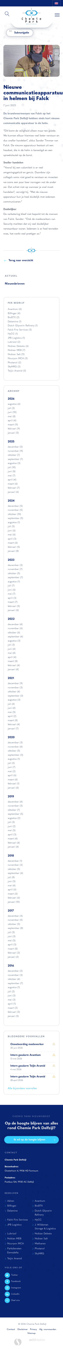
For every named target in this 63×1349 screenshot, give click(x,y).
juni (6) (12, 531)
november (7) (15, 569)
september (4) (15, 637)
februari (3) (14, 953)
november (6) (15, 628)
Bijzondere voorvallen (26, 1037)
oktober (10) (14, 514)
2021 (11, 678)
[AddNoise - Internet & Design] (37, 1342)
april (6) (12, 775)
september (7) (15, 459)
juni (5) (12, 881)
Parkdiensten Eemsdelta (14, 1250)
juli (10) (12, 467)
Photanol (14, 363)
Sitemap (31, 1333)
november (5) (15, 510)
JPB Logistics (16, 338)
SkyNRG (14, 367)
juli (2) (11, 763)
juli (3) (11, 408)
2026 (11, 399)
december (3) (15, 565)
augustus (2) (14, 818)
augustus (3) (14, 463)
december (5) (15, 447)
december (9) (15, 683)
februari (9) (14, 429)
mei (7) (11, 476)
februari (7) (14, 488)
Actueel (11, 276)
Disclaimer (22, 1329)
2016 (11, 965)
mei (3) (12, 1000)
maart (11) (13, 425)
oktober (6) (14, 633)
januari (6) (13, 492)
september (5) (15, 518)
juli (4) (11, 704)
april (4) (12, 420)
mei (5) (12, 712)
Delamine (14, 322)
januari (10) (14, 902)
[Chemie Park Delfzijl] (31, 15)
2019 (11, 796)
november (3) (15, 688)
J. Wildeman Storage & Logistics (45, 1227)
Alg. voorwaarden (47, 1329)
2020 (11, 737)
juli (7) (11, 586)
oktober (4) (14, 692)
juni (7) (11, 767)
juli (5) (11, 526)
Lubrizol (14, 342)
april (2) (12, 716)
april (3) (12, 539)
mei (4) (12, 653)
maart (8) (13, 661)
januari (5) (13, 433)
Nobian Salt (16, 354)
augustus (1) (14, 522)
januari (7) (13, 729)
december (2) (15, 971)
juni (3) (12, 936)
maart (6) (13, 484)
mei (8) (12, 416)
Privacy (33, 1329)
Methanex (40, 1243)
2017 (11, 910)
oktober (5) (14, 573)
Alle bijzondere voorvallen (22, 1088)
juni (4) (12, 649)
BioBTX (13, 317)
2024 (11, 501)
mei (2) (12, 771)
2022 (11, 619)
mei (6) (12, 535)
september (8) (15, 928)
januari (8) (13, 551)
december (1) (15, 861)
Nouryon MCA (18, 358)
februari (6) (14, 898)
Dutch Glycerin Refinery (23, 326)
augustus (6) (14, 404)
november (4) (15, 747)
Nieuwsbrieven (15, 283)
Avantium (15, 309)
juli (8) (11, 877)
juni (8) (12, 471)
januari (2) (13, 957)
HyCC (13, 334)
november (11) (15, 451)
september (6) (15, 873)
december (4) (15, 624)
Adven (10, 1201)
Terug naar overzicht (21, 260)
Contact (11, 1329)
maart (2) (13, 1008)
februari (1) (13, 784)
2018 (11, 855)
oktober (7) (14, 455)
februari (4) (14, 665)
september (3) (15, 696)
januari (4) (13, 669)
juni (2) (12, 826)
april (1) (12, 1004)
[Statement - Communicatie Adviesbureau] (18, 1342)
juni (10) (12, 412)
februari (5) (14, 547)
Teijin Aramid (17, 371)
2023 (11, 560)
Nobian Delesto (18, 346)
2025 (11, 441)
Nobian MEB (16, 350)
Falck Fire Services (20, 330)
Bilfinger (14, 313)
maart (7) (12, 602)
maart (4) (13, 780)
